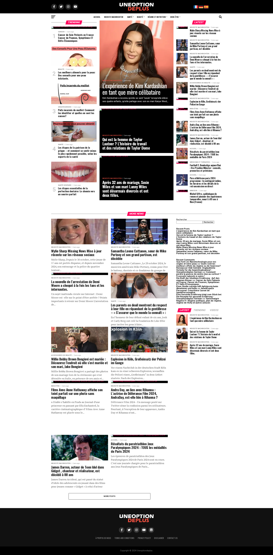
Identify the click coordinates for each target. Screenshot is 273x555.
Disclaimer (159, 538)
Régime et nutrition (157, 16)
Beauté (140, 16)
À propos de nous (103, 538)
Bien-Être (174, 16)
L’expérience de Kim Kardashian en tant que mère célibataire (198, 232)
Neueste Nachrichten (113, 16)
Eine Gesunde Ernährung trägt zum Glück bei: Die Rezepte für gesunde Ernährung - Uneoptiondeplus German (199, 296)
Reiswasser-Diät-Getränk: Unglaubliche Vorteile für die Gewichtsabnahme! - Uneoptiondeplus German (195, 270)
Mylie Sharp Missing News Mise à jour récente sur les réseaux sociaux (195, 248)
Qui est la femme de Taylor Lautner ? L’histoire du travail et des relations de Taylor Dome (198, 237)
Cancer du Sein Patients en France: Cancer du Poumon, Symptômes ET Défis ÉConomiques (198, 282)
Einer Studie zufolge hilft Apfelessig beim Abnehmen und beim (197, 287)
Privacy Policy (144, 538)
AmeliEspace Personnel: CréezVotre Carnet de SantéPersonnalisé (195, 290)
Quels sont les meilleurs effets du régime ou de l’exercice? (198, 265)
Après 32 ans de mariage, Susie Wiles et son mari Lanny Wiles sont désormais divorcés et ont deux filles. (198, 243)
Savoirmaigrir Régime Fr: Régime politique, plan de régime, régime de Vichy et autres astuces (199, 300)
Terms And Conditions (124, 538)
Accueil (97, 16)
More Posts (109, 496)
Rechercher (181, 219)
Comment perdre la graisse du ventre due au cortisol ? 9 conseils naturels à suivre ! (198, 274)
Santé (129, 16)
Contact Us (172, 538)
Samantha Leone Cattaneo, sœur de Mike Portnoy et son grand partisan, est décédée (198, 252)
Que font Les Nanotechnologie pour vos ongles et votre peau (196, 263)
